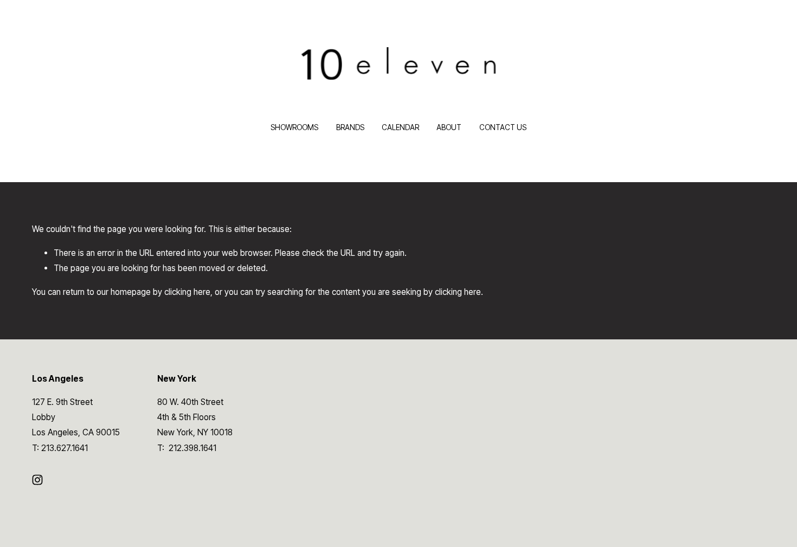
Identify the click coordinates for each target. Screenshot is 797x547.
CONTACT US (502, 127)
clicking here (187, 292)
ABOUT (448, 127)
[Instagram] (37, 479)
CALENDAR (400, 127)
